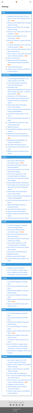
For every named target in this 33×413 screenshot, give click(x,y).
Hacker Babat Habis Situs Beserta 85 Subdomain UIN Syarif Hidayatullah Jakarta (18, 100)
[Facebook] (11, 405)
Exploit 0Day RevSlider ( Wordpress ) (18, 182)
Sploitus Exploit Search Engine (16, 211)
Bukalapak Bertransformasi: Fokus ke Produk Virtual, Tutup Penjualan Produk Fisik (19, 18)
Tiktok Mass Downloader (15, 67)
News (4, 309)
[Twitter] (14, 405)
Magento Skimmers (13, 127)
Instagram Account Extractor (16, 268)
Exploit (4, 221)
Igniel (19, 411)
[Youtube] (22, 405)
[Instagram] (19, 405)
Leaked (4, 278)
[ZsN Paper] (16, 2)
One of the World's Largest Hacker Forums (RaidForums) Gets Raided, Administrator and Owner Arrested (18, 272)
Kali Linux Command (13, 58)
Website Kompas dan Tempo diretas (18, 218)
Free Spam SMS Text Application (17, 373)
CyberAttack (6, 75)
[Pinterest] (16, 405)
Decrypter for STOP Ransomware (17, 96)
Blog (3, 12)
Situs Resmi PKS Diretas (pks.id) (17, 144)
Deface (4, 157)
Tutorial (4, 356)
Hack (3, 264)
